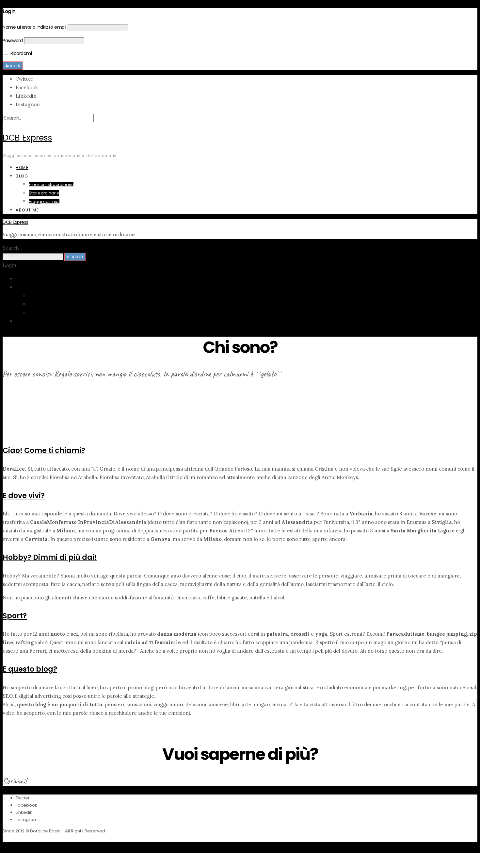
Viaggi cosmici (44, 201)
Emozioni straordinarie (51, 184)
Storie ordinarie (44, 193)
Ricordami (20, 53)
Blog (22, 176)
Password (13, 40)
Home (22, 167)
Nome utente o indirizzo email (34, 27)
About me (27, 210)
